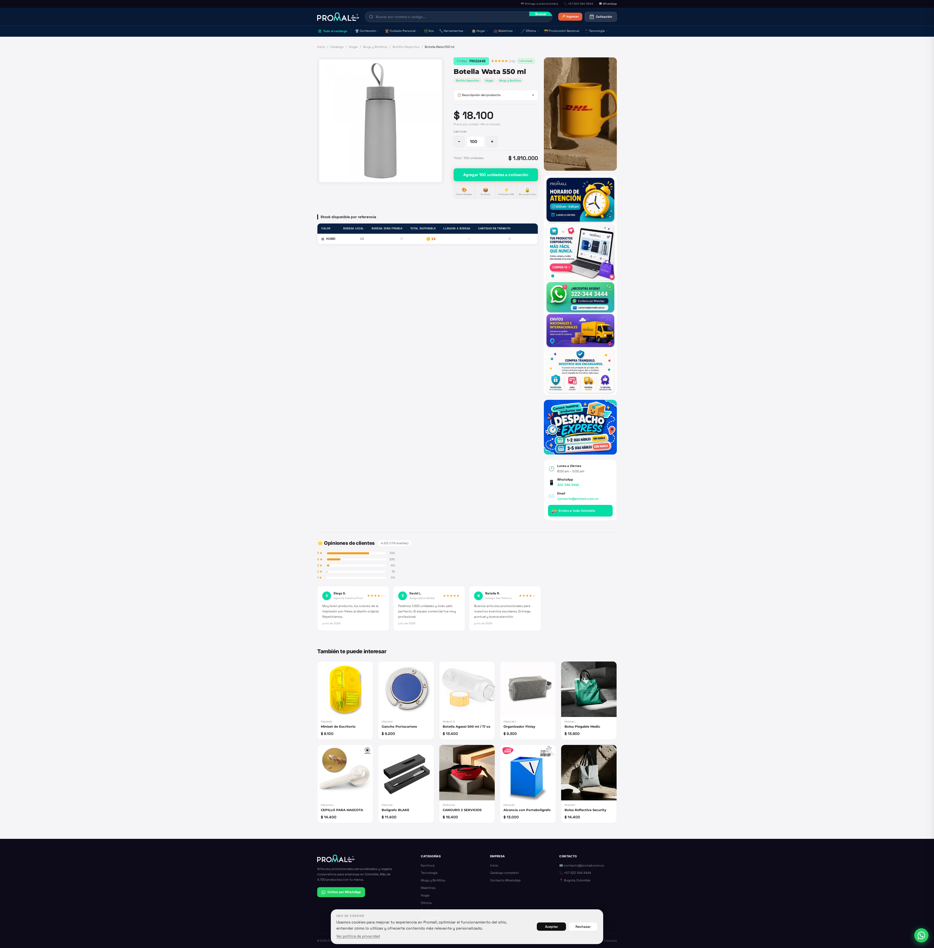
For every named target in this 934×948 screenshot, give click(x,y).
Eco (429, 31)
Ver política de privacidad (358, 936)
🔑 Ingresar (570, 16)
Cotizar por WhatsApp (344, 892)
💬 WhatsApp (608, 3)
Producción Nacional (561, 31)
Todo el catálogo (335, 31)
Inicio (321, 47)
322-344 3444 (568, 485)
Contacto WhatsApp (505, 880)
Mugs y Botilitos (375, 47)
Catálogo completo (504, 873)
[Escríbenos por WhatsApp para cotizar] (580, 285)
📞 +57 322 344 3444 (575, 873)
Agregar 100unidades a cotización (495, 174)
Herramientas (451, 31)
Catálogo (337, 47)
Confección (366, 31)
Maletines (503, 31)
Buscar (540, 14)
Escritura (427, 865)
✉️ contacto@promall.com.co (581, 865)
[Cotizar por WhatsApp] (921, 935)
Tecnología (594, 31)
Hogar (478, 31)
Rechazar (583, 926)
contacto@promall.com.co (578, 499)
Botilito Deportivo (406, 47)
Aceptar (551, 926)
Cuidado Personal (400, 31)
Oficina (528, 31)
